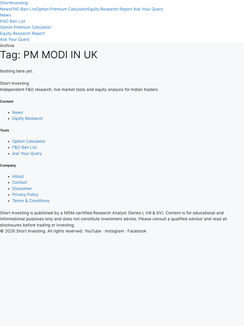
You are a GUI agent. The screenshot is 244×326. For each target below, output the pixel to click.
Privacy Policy (25, 194)
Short (14, 2)
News (5, 9)
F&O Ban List (24, 147)
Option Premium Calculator (61, 9)
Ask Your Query (148, 9)
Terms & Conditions (31, 200)
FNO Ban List (23, 9)
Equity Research (27, 118)
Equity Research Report (109, 9)
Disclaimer (22, 188)
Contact (19, 182)
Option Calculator (28, 141)
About (18, 176)
